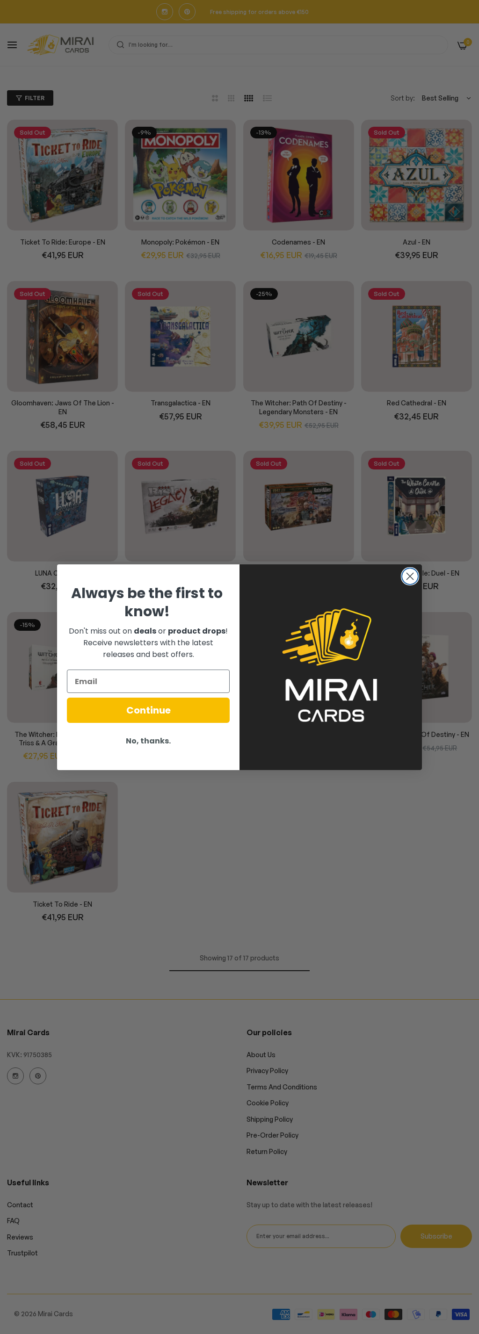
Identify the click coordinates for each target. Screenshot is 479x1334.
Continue (148, 710)
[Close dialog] (410, 576)
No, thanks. (148, 741)
